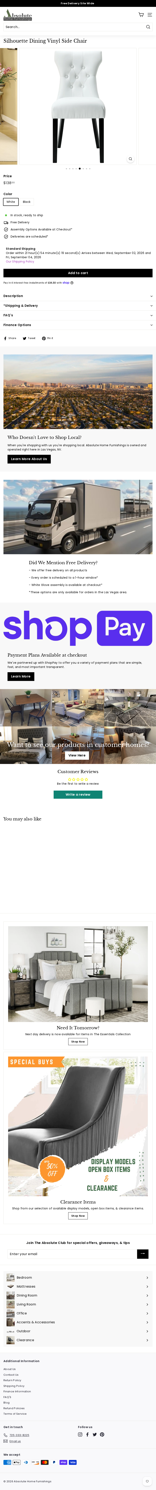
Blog (6, 1403)
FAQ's (8, 315)
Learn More (21, 676)
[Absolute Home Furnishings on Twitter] (95, 1434)
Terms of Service (15, 1414)
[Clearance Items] (78, 1126)
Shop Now (78, 1041)
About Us (9, 1369)
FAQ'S (7, 1397)
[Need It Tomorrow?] (78, 974)
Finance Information (17, 1391)
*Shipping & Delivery (20, 306)
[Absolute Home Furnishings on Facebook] (87, 1434)
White (10, 202)
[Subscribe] (142, 1254)
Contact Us (11, 1375)
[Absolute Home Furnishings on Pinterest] (102, 1434)
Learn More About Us (29, 459)
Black (27, 202)
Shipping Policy (13, 1386)
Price (7, 176)
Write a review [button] (78, 794)
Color (7, 194)
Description (13, 296)
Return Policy (12, 1380)
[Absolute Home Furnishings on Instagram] (80, 1434)
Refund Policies (14, 1408)
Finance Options (17, 325)
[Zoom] (130, 159)
